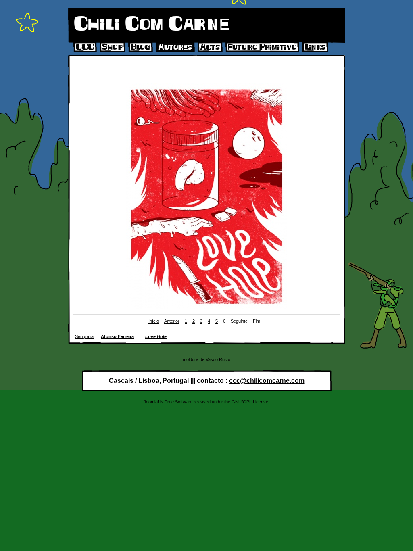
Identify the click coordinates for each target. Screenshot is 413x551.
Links (315, 47)
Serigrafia (84, 336)
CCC (85, 47)
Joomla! (151, 401)
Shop (112, 47)
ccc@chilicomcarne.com (267, 380)
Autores (175, 47)
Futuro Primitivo (262, 47)
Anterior (171, 321)
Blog (140, 47)
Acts (210, 47)
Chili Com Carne (151, 24)
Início (153, 321)
